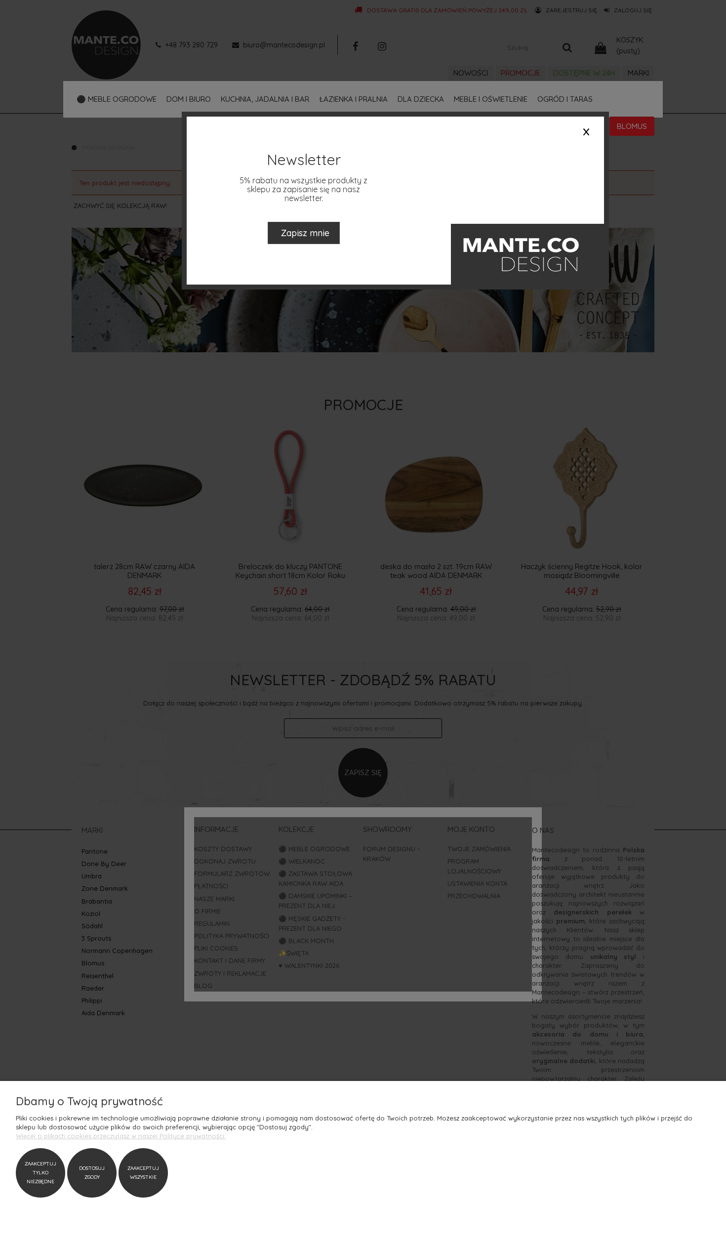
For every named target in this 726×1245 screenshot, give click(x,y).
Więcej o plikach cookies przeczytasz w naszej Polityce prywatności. (121, 1136)
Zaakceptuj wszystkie (143, 1172)
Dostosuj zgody (92, 1172)
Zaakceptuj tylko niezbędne (40, 1173)
